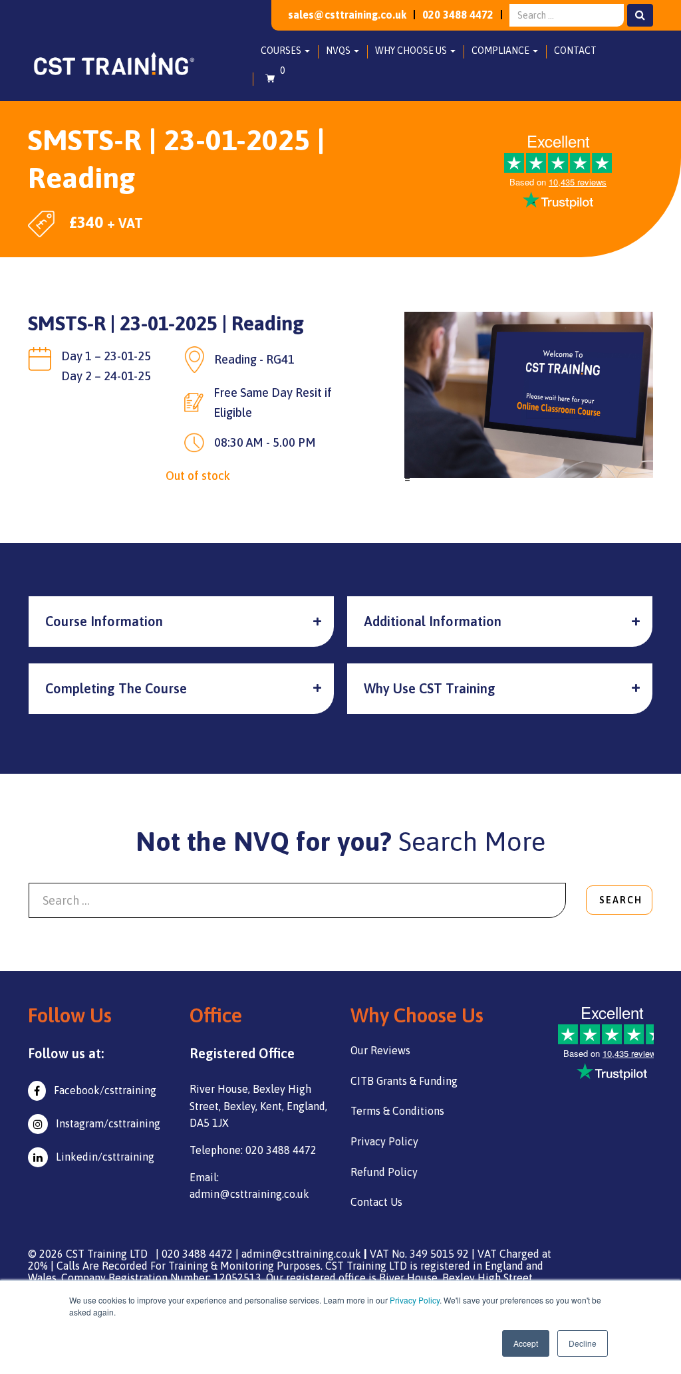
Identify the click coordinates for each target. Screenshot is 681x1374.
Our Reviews (380, 1050)
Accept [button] (525, 1343)
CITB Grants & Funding (404, 1081)
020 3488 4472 (457, 15)
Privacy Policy (415, 1300)
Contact (575, 50)
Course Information (104, 621)
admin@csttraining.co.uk (301, 1254)
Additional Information (432, 621)
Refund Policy (384, 1172)
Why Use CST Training (429, 688)
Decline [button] (583, 1343)
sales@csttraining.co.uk (347, 15)
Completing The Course (116, 688)
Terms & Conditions (397, 1111)
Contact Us (376, 1202)
